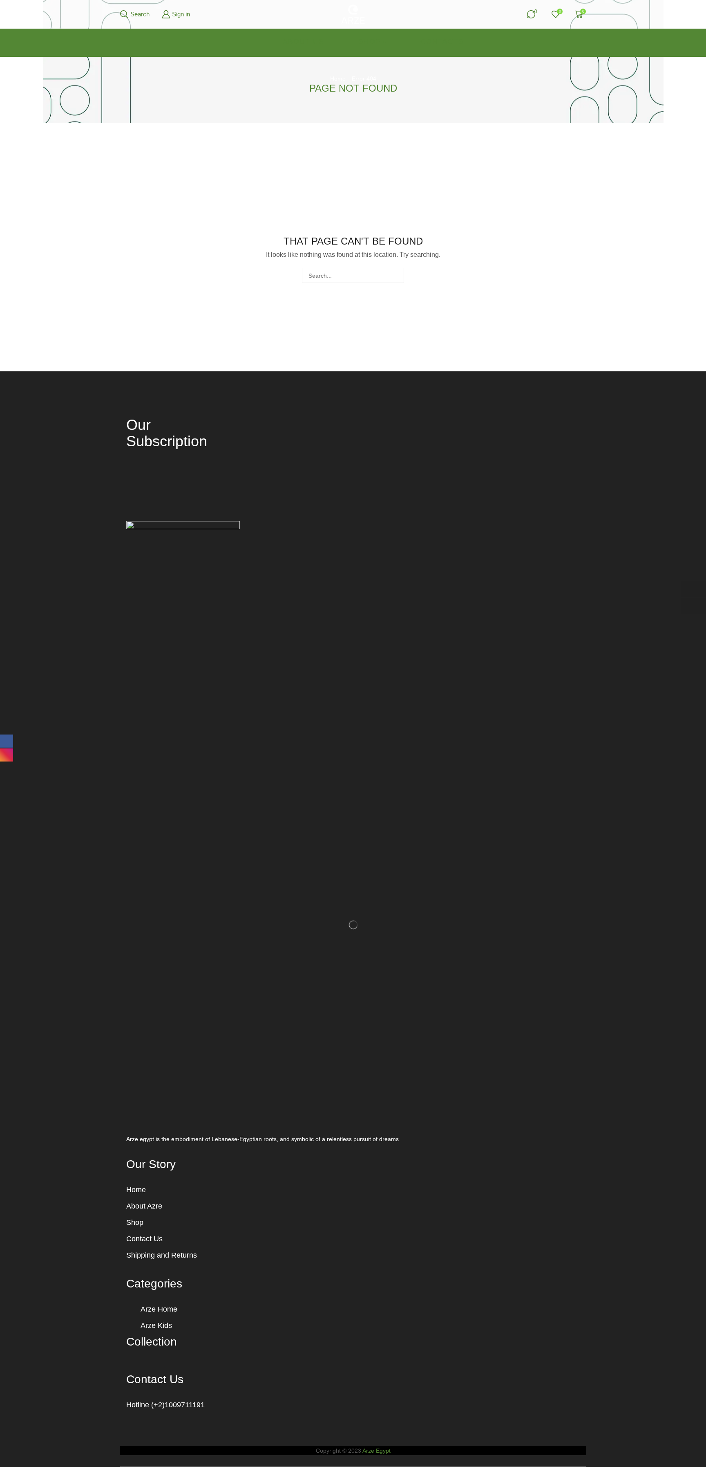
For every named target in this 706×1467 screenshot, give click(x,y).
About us (303, 41)
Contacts (442, 41)
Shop (369, 41)
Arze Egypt (376, 1450)
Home (338, 78)
